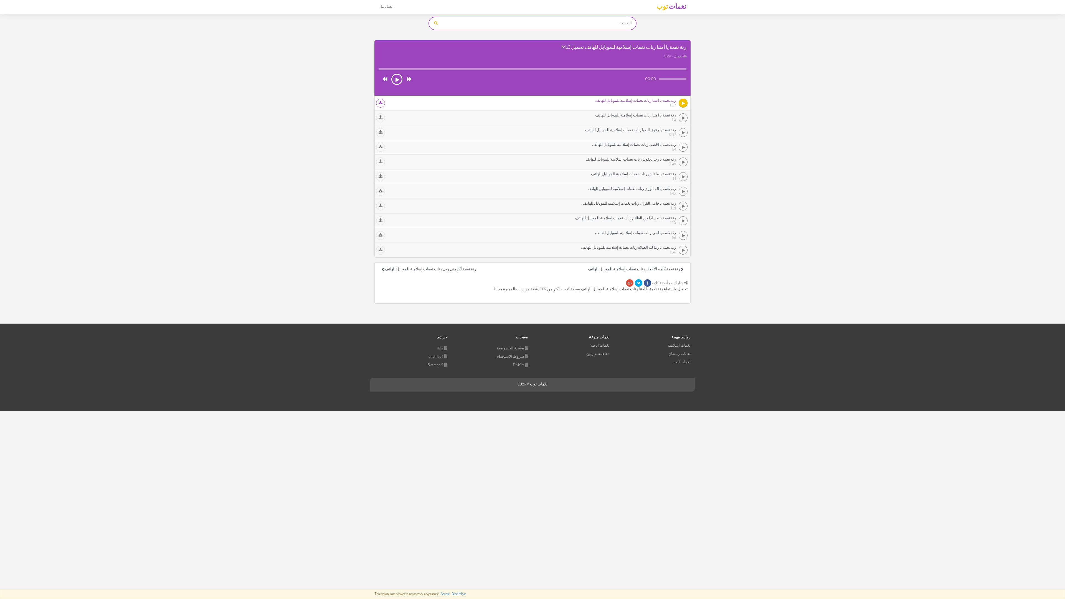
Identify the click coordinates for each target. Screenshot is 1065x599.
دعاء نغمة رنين (598, 354)
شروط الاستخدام (510, 357)
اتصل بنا (387, 7)
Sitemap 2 (435, 365)
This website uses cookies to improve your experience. (420, 594)
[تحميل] (380, 103)
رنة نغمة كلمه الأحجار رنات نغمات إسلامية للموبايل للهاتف (634, 269)
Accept (444, 594)
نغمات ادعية (600, 346)
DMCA (518, 365)
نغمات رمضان (679, 354)
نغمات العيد (682, 362)
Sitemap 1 (435, 357)
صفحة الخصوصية (510, 348)
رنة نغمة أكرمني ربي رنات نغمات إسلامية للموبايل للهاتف (430, 269)
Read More (459, 594)
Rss (440, 348)
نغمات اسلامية (679, 346)
